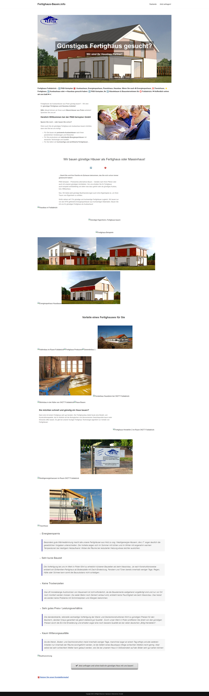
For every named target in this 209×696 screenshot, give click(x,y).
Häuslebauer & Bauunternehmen (54, 168)
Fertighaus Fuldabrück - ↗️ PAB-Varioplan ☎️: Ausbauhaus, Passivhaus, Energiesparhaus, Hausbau (110, 168)
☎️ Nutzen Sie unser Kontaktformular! (53, 677)
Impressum (108, 693)
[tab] (54, 167)
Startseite (153, 4)
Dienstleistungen (159, 168)
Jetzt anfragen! (165, 4)
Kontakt (121, 693)
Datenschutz (115, 693)
